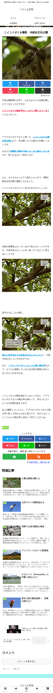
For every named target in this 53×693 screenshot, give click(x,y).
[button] (43, 91)
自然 (6, 427)
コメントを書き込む (26, 661)
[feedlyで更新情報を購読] (14, 457)
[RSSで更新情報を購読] (38, 457)
